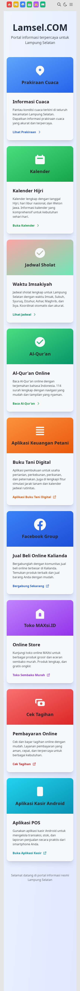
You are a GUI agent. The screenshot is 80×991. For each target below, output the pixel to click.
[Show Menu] (71, 4)
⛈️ (23, 4)
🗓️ (30, 4)
